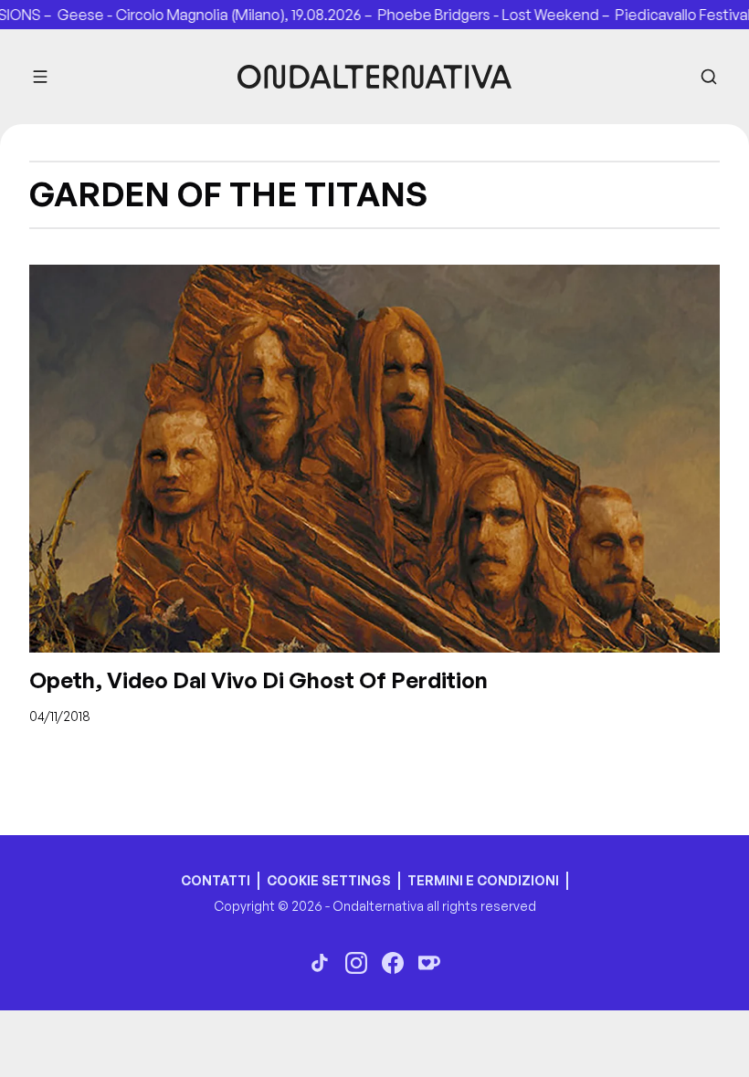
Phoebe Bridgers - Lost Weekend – (480, 14)
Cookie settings (329, 880)
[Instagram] (356, 963)
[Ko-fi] (429, 963)
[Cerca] (709, 76)
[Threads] (320, 963)
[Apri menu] (40, 76)
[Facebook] (393, 963)
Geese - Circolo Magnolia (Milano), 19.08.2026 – (201, 14)
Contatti (215, 880)
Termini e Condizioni (483, 880)
